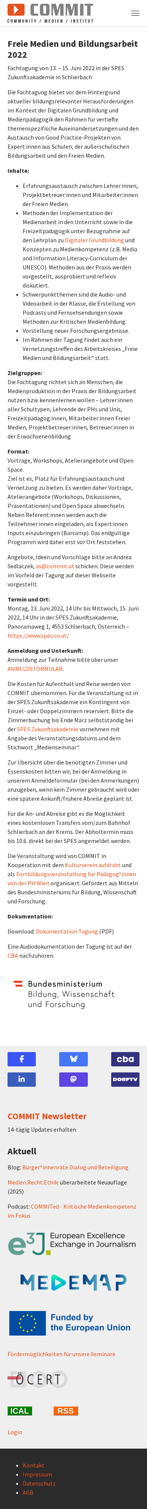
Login (15, 1432)
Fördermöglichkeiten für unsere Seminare (61, 1354)
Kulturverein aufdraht (93, 865)
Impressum (37, 1474)
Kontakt (33, 1465)
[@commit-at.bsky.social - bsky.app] (73, 1059)
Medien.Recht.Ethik (33, 1182)
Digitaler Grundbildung (94, 240)
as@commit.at (55, 566)
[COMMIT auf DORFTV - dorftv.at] (125, 1079)
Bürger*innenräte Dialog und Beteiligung (75, 1167)
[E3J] (73, 1244)
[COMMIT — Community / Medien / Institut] (50, 13)
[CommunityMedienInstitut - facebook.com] (22, 1059)
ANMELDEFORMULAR (35, 668)
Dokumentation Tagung (67, 931)
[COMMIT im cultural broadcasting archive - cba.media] (125, 1059)
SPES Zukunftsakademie (47, 729)
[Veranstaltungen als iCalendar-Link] (27, 1410)
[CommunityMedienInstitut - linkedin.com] (22, 1079)
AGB (28, 1492)
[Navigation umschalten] (135, 13)
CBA (13, 955)
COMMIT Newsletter (47, 1116)
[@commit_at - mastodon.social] (73, 1079)
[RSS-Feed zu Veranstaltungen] (73, 1410)
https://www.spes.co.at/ (38, 635)
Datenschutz (39, 1483)
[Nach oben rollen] (130, 1492)
